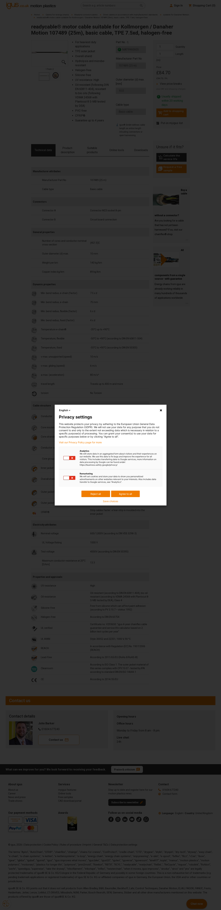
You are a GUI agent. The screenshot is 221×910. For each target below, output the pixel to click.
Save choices (110, 501)
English (63, 410)
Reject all (95, 493)
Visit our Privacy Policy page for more (80, 442)
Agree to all (125, 493)
